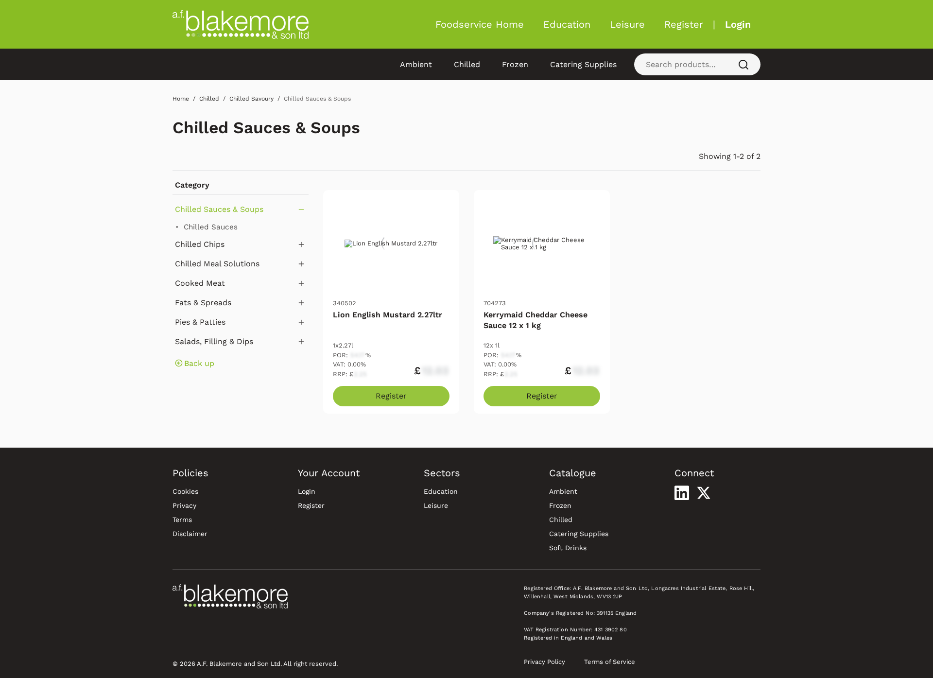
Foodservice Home (479, 24)
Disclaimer (190, 534)
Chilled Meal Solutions (217, 263)
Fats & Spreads (203, 302)
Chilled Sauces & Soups (266, 127)
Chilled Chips (200, 244)
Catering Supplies (583, 64)
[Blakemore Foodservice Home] (241, 24)
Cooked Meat (200, 283)
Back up (199, 363)
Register (683, 24)
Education (566, 24)
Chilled (467, 64)
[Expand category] (301, 244)
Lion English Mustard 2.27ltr (387, 314)
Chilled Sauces (211, 227)
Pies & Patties (200, 322)
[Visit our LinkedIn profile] (681, 493)
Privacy (184, 505)
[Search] (743, 64)
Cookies (185, 491)
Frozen (515, 64)
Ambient (416, 64)
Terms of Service (609, 661)
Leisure (627, 24)
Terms (182, 519)
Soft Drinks (568, 548)
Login (738, 24)
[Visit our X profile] (703, 493)
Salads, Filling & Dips (214, 341)
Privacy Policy (544, 661)
